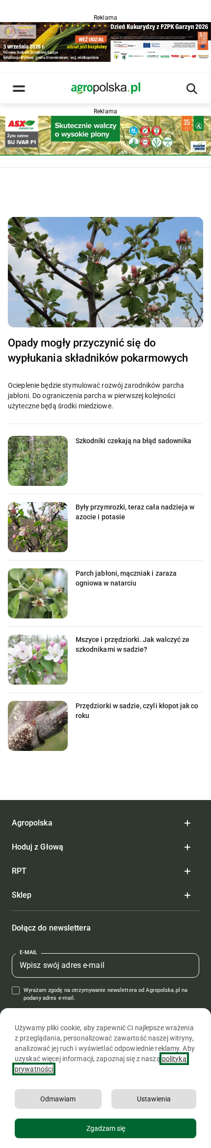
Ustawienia (154, 1099)
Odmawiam (58, 1099)
